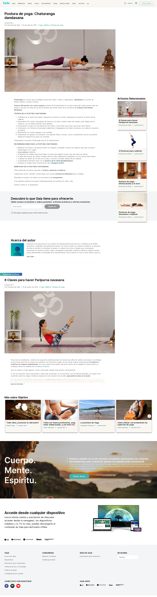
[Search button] (125, 3)
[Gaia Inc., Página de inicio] (6, 3)
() (57, 163)
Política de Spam (11, 570)
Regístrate (52, 206)
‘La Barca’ (46, 366)
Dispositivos (9, 560)
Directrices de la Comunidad (15, 563)
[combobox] (128, 557)
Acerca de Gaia (10, 556)
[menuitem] (13, 3)
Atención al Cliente (49, 556)
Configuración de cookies (14, 573)
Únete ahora (79, 476)
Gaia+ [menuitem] (74, 3)
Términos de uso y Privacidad (15, 567)
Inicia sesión (146, 3)
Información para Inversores (90, 556)
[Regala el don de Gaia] (136, 3)
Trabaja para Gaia (48, 560)
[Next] (149, 416)
